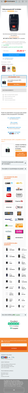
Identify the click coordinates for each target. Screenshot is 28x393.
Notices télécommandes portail (6, 365)
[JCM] (9, 213)
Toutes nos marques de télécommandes (8, 364)
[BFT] (9, 195)
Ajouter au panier (14, 55)
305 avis (15, 11)
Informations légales (4, 374)
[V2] (19, 213)
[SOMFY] (19, 183)
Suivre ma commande (5, 367)
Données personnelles (5, 376)
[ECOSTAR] (19, 231)
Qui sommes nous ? (4, 372)
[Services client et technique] (22, 1)
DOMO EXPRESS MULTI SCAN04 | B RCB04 (20, 146)
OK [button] (14, 390)
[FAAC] (19, 195)
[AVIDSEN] (9, 231)
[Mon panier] (26, 1)
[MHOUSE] (19, 225)
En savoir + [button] (19, 385)
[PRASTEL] (9, 219)
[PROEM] (19, 207)
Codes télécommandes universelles (7, 366)
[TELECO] (19, 219)
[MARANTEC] (19, 201)
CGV (2, 375)
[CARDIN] (19, 189)
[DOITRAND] (9, 225)
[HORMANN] (9, 237)
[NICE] (9, 189)
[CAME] (9, 183)
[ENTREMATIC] (19, 237)
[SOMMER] (9, 201)
